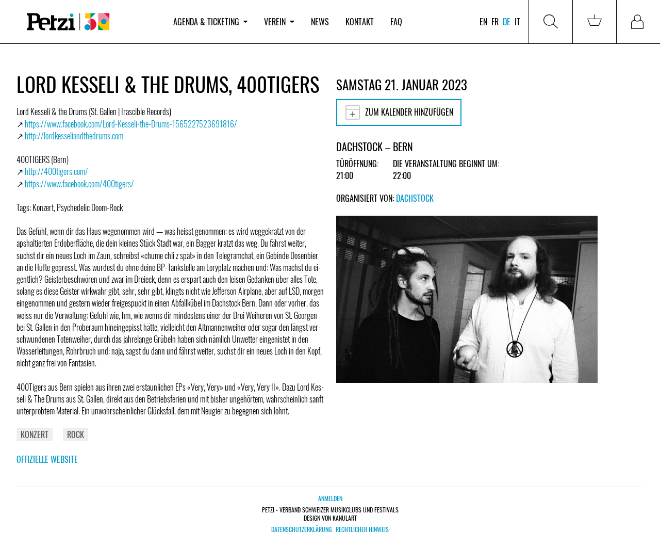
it (517, 21)
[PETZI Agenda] (90, 22)
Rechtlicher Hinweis (362, 529)
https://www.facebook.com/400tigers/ (79, 184)
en (483, 21)
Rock (75, 434)
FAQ (396, 21)
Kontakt (359, 21)
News (320, 21)
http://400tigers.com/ (56, 171)
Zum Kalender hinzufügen (409, 112)
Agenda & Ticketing (206, 21)
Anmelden (330, 498)
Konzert (34, 434)
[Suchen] (550, 21)
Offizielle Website (47, 459)
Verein (275, 21)
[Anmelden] (638, 21)
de (506, 21)
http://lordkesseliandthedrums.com (74, 136)
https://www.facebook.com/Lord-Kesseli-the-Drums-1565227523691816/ (131, 124)
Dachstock (415, 198)
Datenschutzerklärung (301, 529)
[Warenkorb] (594, 21)
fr (495, 21)
